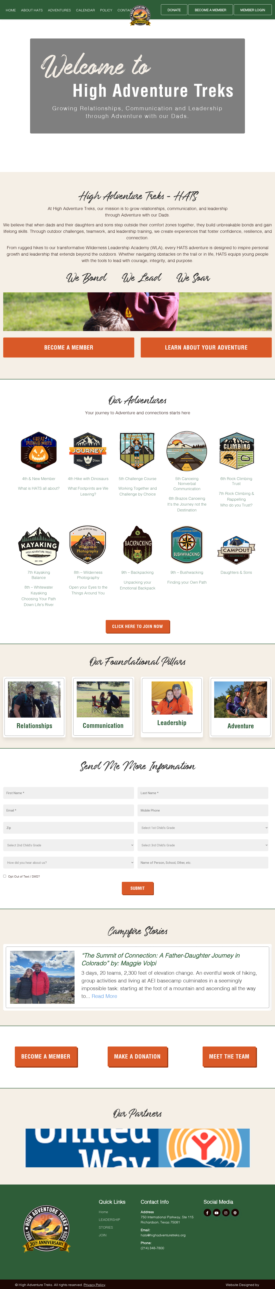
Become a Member (68, 347)
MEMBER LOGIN (252, 9)
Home (11, 9)
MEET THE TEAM (229, 1056)
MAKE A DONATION (137, 1056)
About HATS (32, 9)
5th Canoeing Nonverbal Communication (186, 483)
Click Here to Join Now (137, 626)
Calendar (85, 9)
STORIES (106, 1227)
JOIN (103, 1234)
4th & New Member (38, 478)
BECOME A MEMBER (45, 1056)
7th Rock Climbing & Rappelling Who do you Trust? (236, 498)
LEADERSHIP (109, 1219)
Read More (104, 995)
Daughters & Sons (236, 572)
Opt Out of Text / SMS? (24, 876)
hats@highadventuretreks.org (163, 1234)
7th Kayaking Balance (39, 574)
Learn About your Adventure (206, 347)
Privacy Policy (94, 1284)
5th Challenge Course (137, 478)
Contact (126, 9)
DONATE (174, 9)
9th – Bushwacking (187, 572)
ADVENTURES (59, 9)
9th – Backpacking (137, 572)
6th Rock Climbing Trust (236, 480)
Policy (106, 9)
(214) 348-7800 (152, 1247)
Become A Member (210, 9)
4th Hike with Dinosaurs (88, 478)
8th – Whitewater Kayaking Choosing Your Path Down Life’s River (38, 595)
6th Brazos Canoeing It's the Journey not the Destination (186, 503)
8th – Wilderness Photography (88, 574)
